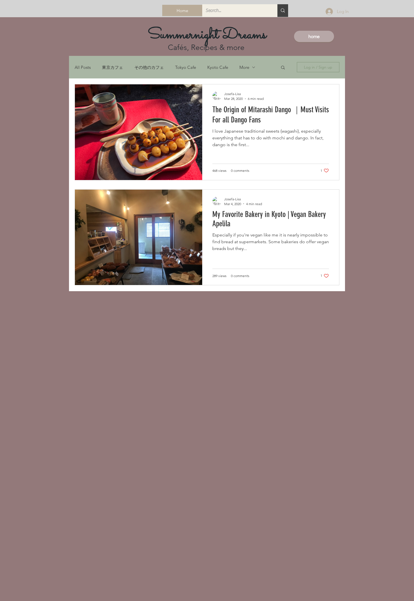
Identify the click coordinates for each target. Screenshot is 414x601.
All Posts (83, 67)
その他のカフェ (149, 67)
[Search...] (282, 10)
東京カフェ (112, 67)
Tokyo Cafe (185, 67)
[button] (283, 68)
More (244, 67)
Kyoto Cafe (217, 67)
